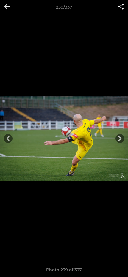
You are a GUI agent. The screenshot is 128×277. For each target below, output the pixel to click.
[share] (120, 7)
